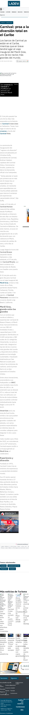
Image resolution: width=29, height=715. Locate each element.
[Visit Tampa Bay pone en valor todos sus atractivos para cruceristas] (3, 601)
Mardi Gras (4, 283)
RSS (22, 710)
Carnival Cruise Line (13, 565)
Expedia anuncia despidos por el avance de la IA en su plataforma (4, 646)
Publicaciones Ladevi (19, 683)
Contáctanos (13, 693)
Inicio (3, 22)
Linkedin (12, 688)
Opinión (7, 690)
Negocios (20, 12)
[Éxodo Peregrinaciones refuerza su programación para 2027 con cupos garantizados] (18, 635)
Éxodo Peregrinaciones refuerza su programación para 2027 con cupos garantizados (21, 647)
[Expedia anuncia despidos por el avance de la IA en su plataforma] (3, 635)
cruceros (3, 131)
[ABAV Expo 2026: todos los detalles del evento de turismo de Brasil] (26, 635)
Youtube (12, 690)
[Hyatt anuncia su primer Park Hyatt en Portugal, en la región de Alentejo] (26, 597)
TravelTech (3, 694)
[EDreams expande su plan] (10, 635)
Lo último (8, 12)
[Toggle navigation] (3, 9)
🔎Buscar (7, 694)
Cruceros (12, 569)
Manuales (14, 12)
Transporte (8, 682)
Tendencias (8, 685)
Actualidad (3, 682)
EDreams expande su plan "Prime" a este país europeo (11, 644)
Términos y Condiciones (6, 713)
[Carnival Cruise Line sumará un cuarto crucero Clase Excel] (10, 600)
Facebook (13, 685)
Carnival (5, 124)
